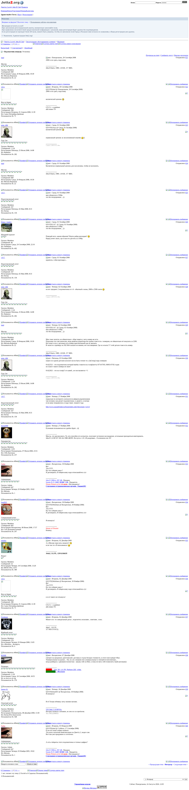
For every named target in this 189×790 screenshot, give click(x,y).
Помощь (4, 11)
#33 (186, 464)
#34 (186, 502)
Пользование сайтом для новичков (43, 22)
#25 (186, 193)
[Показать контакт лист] (22, 84)
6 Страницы (5, 44)
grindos (3, 541)
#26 (186, 222)
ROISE (3, 655)
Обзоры (23, 11)
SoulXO (4, 502)
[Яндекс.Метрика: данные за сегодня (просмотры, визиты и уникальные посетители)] (89, 788)
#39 (186, 689)
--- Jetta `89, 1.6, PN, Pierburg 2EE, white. (66, 670)
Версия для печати (181, 55)
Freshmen (4, 617)
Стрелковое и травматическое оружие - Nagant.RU (66, 486)
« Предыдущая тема (156, 764)
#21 (186, 57)
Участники (16, 11)
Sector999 (4, 426)
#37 (186, 617)
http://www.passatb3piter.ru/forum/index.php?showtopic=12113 (68, 407)
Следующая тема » (181, 764)
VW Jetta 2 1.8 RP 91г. (54, 709)
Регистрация (27, 15)
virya (3, 87)
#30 (186, 358)
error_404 (4, 125)
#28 (186, 287)
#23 (186, 125)
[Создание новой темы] (50, 44)
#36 (186, 579)
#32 (186, 426)
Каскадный (5, 48)
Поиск (9, 11)
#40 (186, 726)
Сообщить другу (167, 55)
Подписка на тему (152, 55)
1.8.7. (3, 193)
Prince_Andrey (6, 222)
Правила (24, 7)
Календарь (30, 11)
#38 (186, 655)
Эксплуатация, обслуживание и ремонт (40, 42)
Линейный (28, 48)
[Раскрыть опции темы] (41, 770)
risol (2, 58)
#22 (186, 87)
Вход (19, 15)
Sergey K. (4, 689)
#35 (186, 540)
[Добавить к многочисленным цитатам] (167, 84)
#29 (186, 325)
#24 (186, 163)
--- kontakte (60, 671)
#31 (186, 396)
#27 (186, 257)
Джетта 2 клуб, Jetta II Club (11, 7)
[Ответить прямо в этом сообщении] (178, 84)
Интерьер (60, 42)
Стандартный (17, 48)
